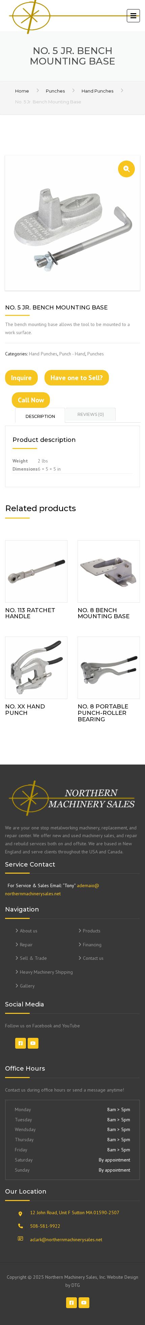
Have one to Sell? (77, 377)
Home (22, 91)
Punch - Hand (72, 354)
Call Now (31, 400)
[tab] (40, 415)
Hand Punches (97, 91)
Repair (26, 945)
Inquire (21, 377)
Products (91, 931)
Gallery (27, 986)
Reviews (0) (91, 414)
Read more (36, 569)
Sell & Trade (33, 958)
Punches (55, 91)
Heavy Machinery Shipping (46, 972)
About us (28, 931)
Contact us (93, 958)
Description (40, 416)
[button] (126, 168)
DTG (75, 1285)
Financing (92, 945)
